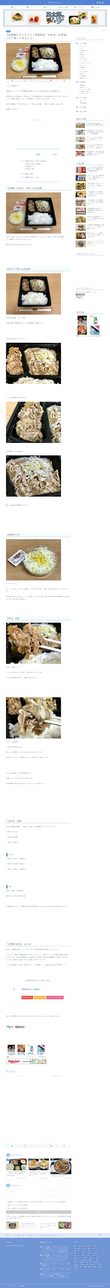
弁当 (14, 1071)
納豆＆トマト (84, 78)
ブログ (87, 1257)
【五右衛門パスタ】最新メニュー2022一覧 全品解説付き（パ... (95, 201)
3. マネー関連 (82, 97)
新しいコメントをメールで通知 (17, 1205)
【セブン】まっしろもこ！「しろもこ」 (53, 1263)
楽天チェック (94, 1264)
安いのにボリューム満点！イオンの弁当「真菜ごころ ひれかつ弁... (95, 234)
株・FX (82, 101)
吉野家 (8, 31)
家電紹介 (82, 85)
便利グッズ (83, 87)
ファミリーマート (79, 1257)
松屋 (81, 52)
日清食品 (82, 67)
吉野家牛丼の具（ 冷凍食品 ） (31, 989)
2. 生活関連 (81, 82)
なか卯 (82, 57)
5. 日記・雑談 (82, 111)
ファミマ (96, 1255)
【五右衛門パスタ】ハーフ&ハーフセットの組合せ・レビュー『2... (95, 185)
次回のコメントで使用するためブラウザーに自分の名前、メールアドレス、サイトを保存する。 (37, 1202)
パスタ (84, 1255)
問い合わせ (96, 7)
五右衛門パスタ (84, 50)
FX (76, 1246)
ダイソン (98, 1250)
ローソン (99, 1257)
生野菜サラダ (30, 166)
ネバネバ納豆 (84, 71)
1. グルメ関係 (82, 43)
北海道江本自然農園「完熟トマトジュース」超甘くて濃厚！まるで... (95, 226)
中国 (85, 1259)
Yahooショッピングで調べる (55, 997)
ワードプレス (78, 1259)
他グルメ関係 (64, 7)
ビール (90, 1255)
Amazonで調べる (39, 997)
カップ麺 (84, 1248)
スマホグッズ (84, 93)
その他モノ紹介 (84, 91)
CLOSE (54, 154)
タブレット (91, 1250)
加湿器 (77, 1262)
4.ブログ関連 (82, 107)
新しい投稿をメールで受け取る (17, 1208)
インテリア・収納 (85, 89)
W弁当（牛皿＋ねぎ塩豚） (34, 164)
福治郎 (77, 1266)
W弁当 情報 (29, 174)
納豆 (91, 1266)
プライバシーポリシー (12, 1285)
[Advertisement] (38, 134)
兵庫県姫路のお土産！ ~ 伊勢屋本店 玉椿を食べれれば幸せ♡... (95, 210)
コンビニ (31, 7)
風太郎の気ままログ (55, 2)
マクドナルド (84, 59)
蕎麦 (95, 1266)
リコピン (93, 1257)
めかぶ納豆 (78, 1248)
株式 (83, 1264)
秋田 (86, 1266)
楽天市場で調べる (27, 997)
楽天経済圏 (83, 103)
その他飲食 (83, 75)
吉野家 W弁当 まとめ (32, 177)
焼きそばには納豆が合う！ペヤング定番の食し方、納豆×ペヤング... (95, 218)
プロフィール (80, 7)
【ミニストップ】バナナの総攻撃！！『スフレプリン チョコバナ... (95, 243)
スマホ (85, 1250)
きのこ (96, 1246)
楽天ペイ (101, 1264)
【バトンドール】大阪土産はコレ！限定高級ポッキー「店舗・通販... (95, 177)
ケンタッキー (84, 61)
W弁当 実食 (30, 169)
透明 (100, 1266)
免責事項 (22, 1285)
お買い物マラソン (88, 1246)
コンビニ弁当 (78, 1250)
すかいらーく (84, 65)
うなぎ (81, 1246)
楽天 (88, 1264)
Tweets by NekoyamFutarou (14, 1245)
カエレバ (30, 993)
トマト (48, 7)
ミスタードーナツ (85, 63)
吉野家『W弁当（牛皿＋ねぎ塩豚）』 (36, 161)
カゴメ (82, 69)
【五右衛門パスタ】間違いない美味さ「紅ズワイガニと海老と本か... (95, 193)
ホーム (15, 7)
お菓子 (82, 73)
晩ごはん (77, 1264)
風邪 (76, 1268)
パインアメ (78, 1255)
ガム (90, 1248)
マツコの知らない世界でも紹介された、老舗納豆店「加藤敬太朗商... (95, 168)
